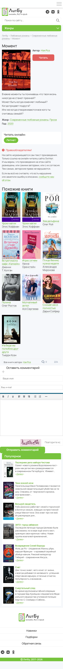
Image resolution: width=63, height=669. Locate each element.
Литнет (11, 140)
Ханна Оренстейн (28, 265)
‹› (19, 474)
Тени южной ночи (24, 483)
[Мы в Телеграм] (47, 11)
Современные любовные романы (29, 119)
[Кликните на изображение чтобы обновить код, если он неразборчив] (30, 443)
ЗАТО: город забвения (26, 524)
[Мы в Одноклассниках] (58, 11)
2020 (10, 123)
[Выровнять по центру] (24, 396)
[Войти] (4, 4)
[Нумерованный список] (40, 396)
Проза (53, 119)
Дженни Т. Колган (7, 268)
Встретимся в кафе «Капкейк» (11, 262)
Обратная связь (31, 643)
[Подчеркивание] (12, 396)
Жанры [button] (9, 28)
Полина (6, 302)
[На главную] (14, 12)
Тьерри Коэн (9, 355)
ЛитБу (5, 35)
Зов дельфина (51, 221)
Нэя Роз (45, 50)
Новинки (31, 630)
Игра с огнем (29, 260)
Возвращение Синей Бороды (30, 545)
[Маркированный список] (35, 396)
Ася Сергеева (30, 309)
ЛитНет (49, 158)
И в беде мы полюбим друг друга (10, 349)
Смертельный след (25, 588)
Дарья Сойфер (51, 311)
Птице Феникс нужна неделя (51, 262)
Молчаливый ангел (29, 304)
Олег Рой (48, 224)
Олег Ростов (9, 305)
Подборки (31, 637)
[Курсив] (8, 396)
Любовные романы (20, 35)
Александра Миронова (50, 268)
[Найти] (58, 20)
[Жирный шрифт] (3, 396)
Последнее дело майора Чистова (32, 462)
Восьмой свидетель (25, 503)
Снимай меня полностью (50, 306)
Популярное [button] (13, 456)
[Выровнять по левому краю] (19, 396)
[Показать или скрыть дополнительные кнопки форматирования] (46, 396)
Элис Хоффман (10, 226)
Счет (17, 567)
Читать (43, 57)
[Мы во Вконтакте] (53, 11)
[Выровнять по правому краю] (28, 396)
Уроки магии (9, 223)
